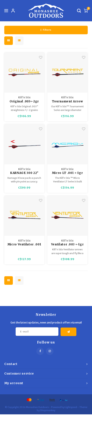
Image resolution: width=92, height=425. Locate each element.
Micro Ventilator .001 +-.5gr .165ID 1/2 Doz (24, 245)
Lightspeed (71, 407)
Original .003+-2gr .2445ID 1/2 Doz (24, 102)
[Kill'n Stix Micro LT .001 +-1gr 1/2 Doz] (67, 144)
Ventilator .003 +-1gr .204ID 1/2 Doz (67, 245)
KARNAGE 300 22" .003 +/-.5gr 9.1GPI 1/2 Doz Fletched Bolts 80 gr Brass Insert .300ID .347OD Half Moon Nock (24, 173)
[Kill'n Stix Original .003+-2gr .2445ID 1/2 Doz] (24, 73)
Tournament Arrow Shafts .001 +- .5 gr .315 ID (67, 102)
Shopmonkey (47, 410)
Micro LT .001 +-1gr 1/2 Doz (67, 173)
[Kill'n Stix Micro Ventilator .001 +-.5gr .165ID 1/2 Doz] (24, 216)
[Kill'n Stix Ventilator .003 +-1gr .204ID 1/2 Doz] (67, 216)
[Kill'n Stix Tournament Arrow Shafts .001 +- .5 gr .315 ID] (67, 73)
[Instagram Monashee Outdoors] (49, 351)
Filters (47, 29)
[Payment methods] (29, 400)
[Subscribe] (69, 332)
